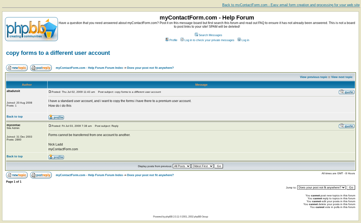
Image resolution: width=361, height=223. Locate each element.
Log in (245, 40)
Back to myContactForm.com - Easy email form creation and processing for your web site (291, 5)
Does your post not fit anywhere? (150, 67)
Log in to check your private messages (209, 40)
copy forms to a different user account (58, 53)
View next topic (342, 77)
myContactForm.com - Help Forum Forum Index (89, 67)
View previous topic (313, 77)
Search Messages (210, 35)
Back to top (15, 116)
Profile (173, 40)
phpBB (169, 216)
